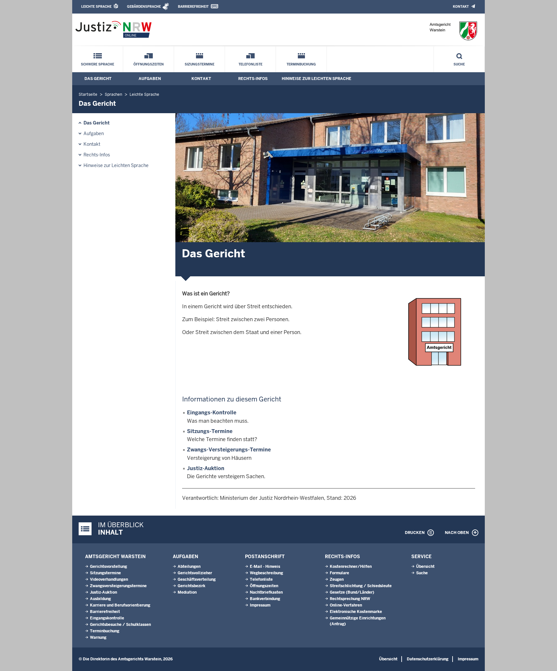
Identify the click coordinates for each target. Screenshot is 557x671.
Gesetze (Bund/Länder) (352, 592)
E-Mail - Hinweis (265, 566)
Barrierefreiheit (193, 7)
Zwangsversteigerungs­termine (118, 585)
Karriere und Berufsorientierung (120, 605)
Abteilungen (189, 566)
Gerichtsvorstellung (108, 566)
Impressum (260, 605)
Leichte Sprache (96, 7)
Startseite (88, 94)
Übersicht (425, 566)
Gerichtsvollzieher (195, 573)
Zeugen (337, 579)
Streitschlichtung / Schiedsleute (361, 585)
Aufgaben (150, 78)
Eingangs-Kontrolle (211, 412)
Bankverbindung (265, 598)
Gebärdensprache (144, 7)
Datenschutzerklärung (427, 659)
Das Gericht (98, 78)
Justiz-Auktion (205, 468)
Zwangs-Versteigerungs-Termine (229, 449)
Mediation (187, 592)
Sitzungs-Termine (209, 431)
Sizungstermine (199, 64)
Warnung (98, 637)
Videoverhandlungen (109, 579)
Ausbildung (100, 598)
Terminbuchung (301, 64)
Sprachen (113, 94)
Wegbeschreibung (266, 573)
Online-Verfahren (346, 605)
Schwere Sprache (97, 64)
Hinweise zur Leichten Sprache (316, 78)
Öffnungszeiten (148, 64)
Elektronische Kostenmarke (356, 611)
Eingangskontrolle (107, 618)
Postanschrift (265, 556)
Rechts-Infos (253, 78)
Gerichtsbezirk (191, 585)
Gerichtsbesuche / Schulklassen (120, 624)
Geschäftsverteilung (197, 579)
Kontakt (461, 7)
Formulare (339, 573)
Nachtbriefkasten (266, 592)
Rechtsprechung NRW (350, 598)
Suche (459, 64)
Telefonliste (250, 64)
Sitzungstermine (105, 573)
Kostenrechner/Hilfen (351, 566)
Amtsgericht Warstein (115, 556)
